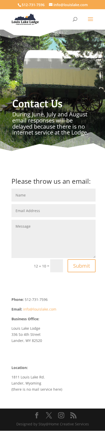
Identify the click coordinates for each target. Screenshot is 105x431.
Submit (81, 265)
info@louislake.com (39, 309)
